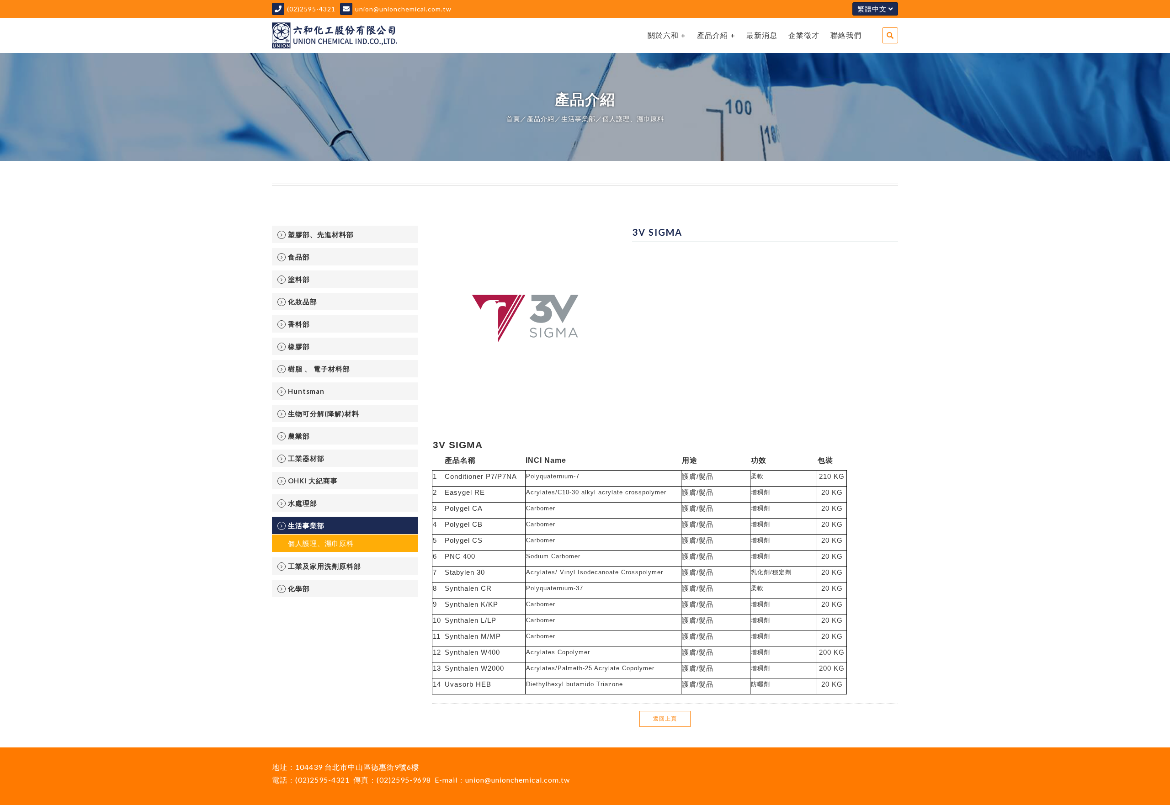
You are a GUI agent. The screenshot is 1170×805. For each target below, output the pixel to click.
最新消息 (761, 35)
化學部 (299, 588)
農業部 (299, 436)
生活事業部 (578, 118)
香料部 (299, 324)
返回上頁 (665, 718)
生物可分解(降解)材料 (323, 413)
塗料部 (299, 279)
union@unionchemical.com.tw (403, 9)
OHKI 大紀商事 (313, 481)
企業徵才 (803, 35)
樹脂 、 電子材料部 (319, 369)
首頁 (513, 118)
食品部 (299, 257)
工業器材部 (306, 458)
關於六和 (663, 35)
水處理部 (302, 503)
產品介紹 (712, 35)
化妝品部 (302, 301)
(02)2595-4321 (311, 9)
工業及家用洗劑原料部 (324, 566)
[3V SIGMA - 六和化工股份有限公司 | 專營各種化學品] (334, 35)
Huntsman (306, 391)
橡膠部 (299, 346)
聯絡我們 (846, 35)
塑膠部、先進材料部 (321, 234)
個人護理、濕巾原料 (633, 118)
